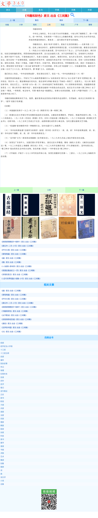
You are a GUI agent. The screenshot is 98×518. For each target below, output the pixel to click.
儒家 (2, 422)
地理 (2, 370)
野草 (90, 25)
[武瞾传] (67, 215)
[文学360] (12, 6)
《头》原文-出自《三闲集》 (11, 332)
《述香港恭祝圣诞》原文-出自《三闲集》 (16, 319)
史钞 (2, 381)
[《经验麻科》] (67, 238)
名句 (41, 10)
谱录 (2, 446)
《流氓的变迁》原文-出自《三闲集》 (15, 275)
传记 (2, 367)
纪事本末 (3, 374)
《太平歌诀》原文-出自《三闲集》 (14, 315)
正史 (2, 395)
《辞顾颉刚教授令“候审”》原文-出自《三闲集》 (19, 242)
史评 (2, 384)
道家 (2, 412)
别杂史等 (3, 364)
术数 (2, 453)
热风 (35, 25)
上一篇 (12, 20)
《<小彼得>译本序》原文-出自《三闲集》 (17, 266)
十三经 (3, 350)
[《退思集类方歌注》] (86, 238)
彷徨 (7, 25)
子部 (2, 405)
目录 (2, 377)
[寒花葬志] (30, 215)
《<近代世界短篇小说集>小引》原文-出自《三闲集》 (21, 279)
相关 (61, 20)
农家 (2, 419)
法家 (2, 415)
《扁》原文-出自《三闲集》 (11, 258)
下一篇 (85, 20)
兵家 (2, 408)
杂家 (2, 432)
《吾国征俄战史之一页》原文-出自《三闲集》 (18, 270)
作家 (90, 10)
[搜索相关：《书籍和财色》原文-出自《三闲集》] (72, 15)
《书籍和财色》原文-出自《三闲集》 (15, 311)
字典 (57, 10)
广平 (76, 25)
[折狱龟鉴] (49, 215)
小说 (2, 481)
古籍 (24, 10)
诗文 (8, 10)
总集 (2, 484)
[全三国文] (86, 215)
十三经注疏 (4, 353)
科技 (2, 436)
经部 (2, 343)
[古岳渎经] (12, 215)
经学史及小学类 (6, 346)
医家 (2, 429)
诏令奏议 (3, 391)
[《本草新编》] (12, 238)
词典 (73, 10)
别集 (2, 463)
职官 (2, 401)
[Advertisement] (14, 39)
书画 (2, 450)
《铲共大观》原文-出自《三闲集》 (14, 250)
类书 (2, 439)
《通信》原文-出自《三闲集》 (12, 324)
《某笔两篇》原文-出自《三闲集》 (14, 254)
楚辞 (2, 467)
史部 (2, 357)
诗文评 (3, 477)
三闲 (48, 25)
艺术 (2, 457)
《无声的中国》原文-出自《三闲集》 (15, 328)
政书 (2, 398)
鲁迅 (36, 20)
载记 (2, 388)
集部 (2, 460)
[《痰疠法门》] (49, 238)
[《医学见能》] (30, 238)
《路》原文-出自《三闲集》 (11, 262)
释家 (2, 426)
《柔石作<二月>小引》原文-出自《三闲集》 (17, 246)
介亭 (21, 25)
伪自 (62, 25)
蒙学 (2, 443)
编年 (2, 360)
